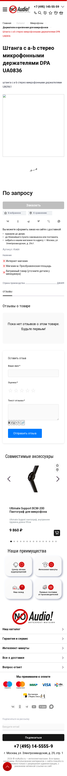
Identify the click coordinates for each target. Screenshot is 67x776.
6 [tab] (27, 541)
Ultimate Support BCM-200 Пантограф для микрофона (28, 510)
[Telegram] (28, 221)
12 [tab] (46, 541)
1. (19, 422)
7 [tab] (30, 541)
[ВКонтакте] (8, 221)
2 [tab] (14, 541)
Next (58, 479)
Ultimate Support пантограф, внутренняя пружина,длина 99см (29, 520)
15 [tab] (56, 541)
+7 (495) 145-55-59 (46, 6)
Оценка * (13, 382)
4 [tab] (20, 541)
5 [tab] (24, 541)
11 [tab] (43, 541)
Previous (9, 479)
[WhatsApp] (59, 221)
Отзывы (7, 291)
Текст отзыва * (16, 400)
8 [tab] (33, 541)
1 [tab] (11, 541)
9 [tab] (36, 541)
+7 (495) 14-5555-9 (33, 746)
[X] (39, 221)
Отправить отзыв (25, 433)
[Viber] (49, 221)
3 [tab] (17, 541)
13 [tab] (49, 541)
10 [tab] (40, 541)
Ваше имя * (14, 366)
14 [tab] (52, 541)
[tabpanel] (33, 502)
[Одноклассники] (18, 221)
